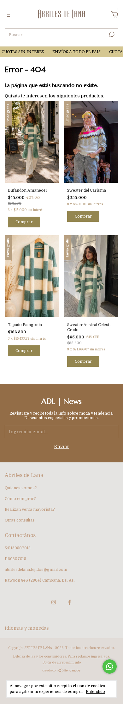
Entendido (95, 691)
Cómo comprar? (20, 499)
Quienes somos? (21, 488)
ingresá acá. (100, 656)
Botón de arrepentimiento (62, 662)
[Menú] (10, 15)
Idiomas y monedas (27, 628)
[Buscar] (111, 34)
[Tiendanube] (61, 671)
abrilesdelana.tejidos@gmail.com (36, 569)
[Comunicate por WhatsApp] (109, 666)
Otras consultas (20, 520)
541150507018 (18, 548)
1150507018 (15, 559)
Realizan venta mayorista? (30, 509)
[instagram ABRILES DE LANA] (53, 602)
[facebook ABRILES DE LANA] (69, 602)
